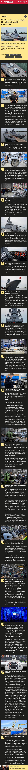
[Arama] (26, 2)
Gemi (7, 54)
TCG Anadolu (18, 57)
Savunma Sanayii (9, 57)
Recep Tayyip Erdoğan (15, 54)
